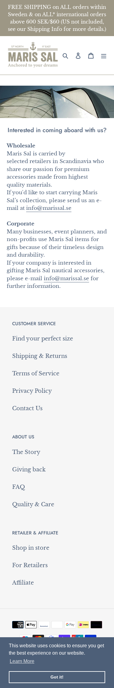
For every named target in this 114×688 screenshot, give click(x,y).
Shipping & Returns (39, 356)
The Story (26, 452)
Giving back (29, 469)
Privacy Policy (32, 391)
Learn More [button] (22, 661)
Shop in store (30, 548)
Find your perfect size (42, 338)
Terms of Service (35, 373)
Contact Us (27, 408)
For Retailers (30, 565)
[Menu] (103, 55)
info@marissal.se (48, 208)
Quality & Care (33, 504)
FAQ (18, 487)
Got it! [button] (57, 677)
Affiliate (23, 582)
